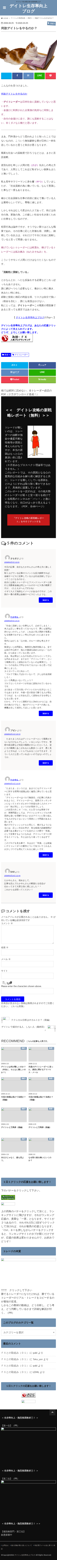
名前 (4, 947)
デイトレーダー (21, 355)
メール (6, 959)
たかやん (14, 617)
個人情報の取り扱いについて (21, 1545)
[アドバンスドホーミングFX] (28, 1509)
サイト (4, 971)
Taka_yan (38, 1359)
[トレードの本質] (28, 1286)
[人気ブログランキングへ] (28, 1395)
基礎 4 (7, 355)
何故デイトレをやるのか (14, 94)
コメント (7, 923)
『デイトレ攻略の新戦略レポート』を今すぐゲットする (28, 520)
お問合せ (5, 1545)
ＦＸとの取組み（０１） (15, 1353)
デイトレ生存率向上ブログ (28, 8)
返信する (46, 600)
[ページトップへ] (52, 1412)
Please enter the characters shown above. (21, 986)
